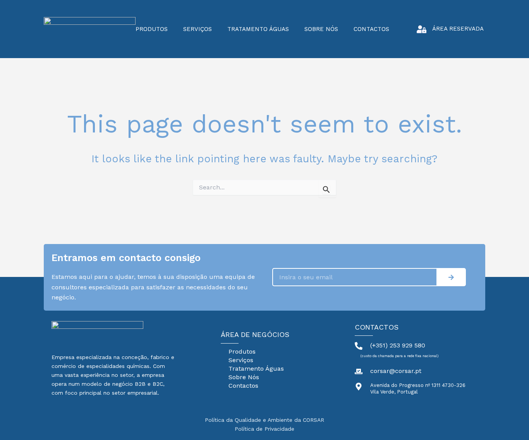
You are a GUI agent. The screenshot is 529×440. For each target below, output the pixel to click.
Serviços (197, 29)
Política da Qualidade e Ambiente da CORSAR (264, 420)
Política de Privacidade (264, 429)
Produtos (152, 29)
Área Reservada (458, 28)
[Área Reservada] (421, 29)
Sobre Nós (321, 29)
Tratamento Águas (258, 29)
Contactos (371, 29)
